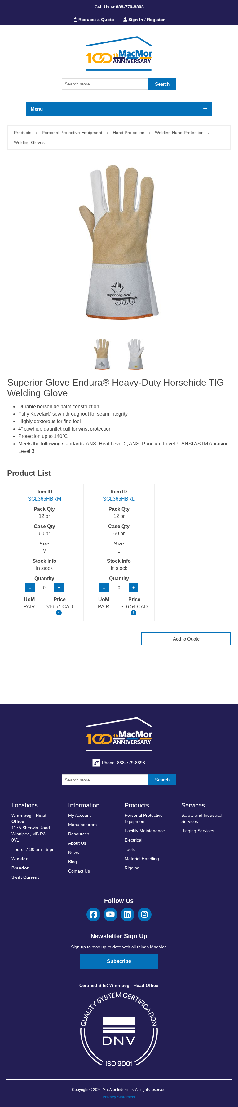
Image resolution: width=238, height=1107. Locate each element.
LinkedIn (127, 914)
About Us (77, 843)
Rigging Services (197, 830)
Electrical (133, 840)
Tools (130, 849)
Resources (78, 833)
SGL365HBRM (44, 498)
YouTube (110, 914)
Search (162, 84)
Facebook (93, 914)
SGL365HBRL (119, 498)
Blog (72, 861)
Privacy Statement (119, 1097)
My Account (79, 815)
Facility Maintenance (145, 830)
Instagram (145, 914)
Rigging (132, 867)
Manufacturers (82, 824)
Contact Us (79, 871)
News (73, 852)
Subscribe (119, 961)
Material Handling (142, 858)
